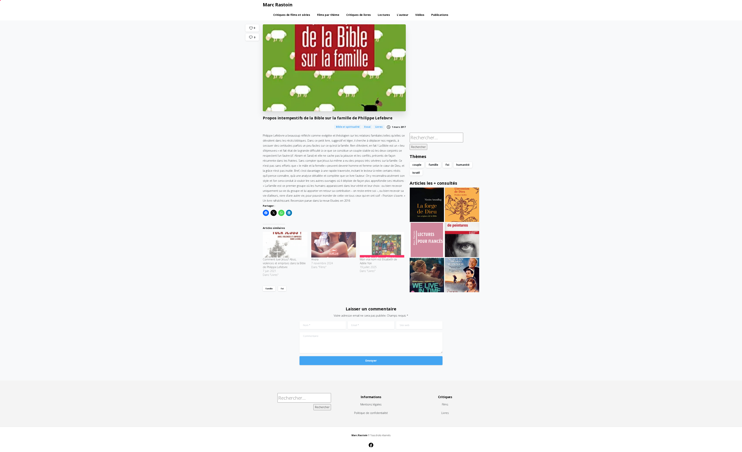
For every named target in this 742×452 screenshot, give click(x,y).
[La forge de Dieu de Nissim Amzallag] (427, 205)
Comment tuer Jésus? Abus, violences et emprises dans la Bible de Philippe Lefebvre (284, 263)
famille (269, 288)
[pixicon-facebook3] (371, 444)
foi (282, 288)
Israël (416, 172)
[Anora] (333, 244)
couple (416, 165)
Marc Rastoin (278, 4)
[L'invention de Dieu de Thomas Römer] (462, 205)
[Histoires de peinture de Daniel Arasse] (462, 240)
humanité (463, 165)
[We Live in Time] (427, 275)
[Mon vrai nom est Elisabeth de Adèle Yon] (382, 244)
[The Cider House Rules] (462, 275)
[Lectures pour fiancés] (427, 240)
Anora (314, 259)
